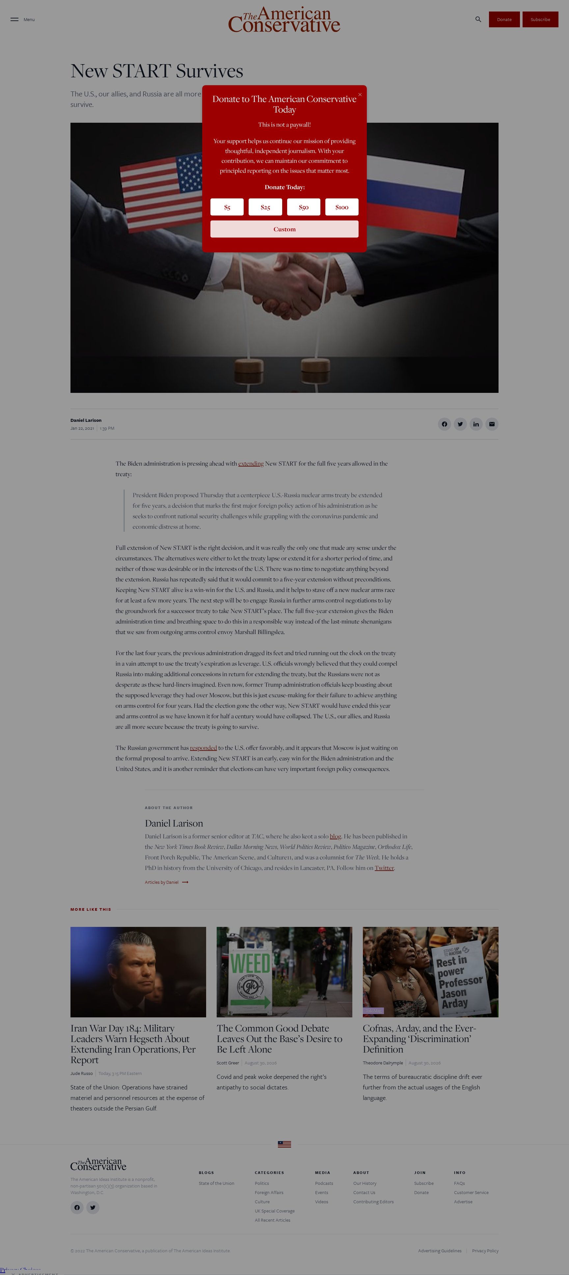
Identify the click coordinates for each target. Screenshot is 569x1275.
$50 (304, 207)
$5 (227, 207)
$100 (342, 207)
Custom (285, 229)
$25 (265, 207)
